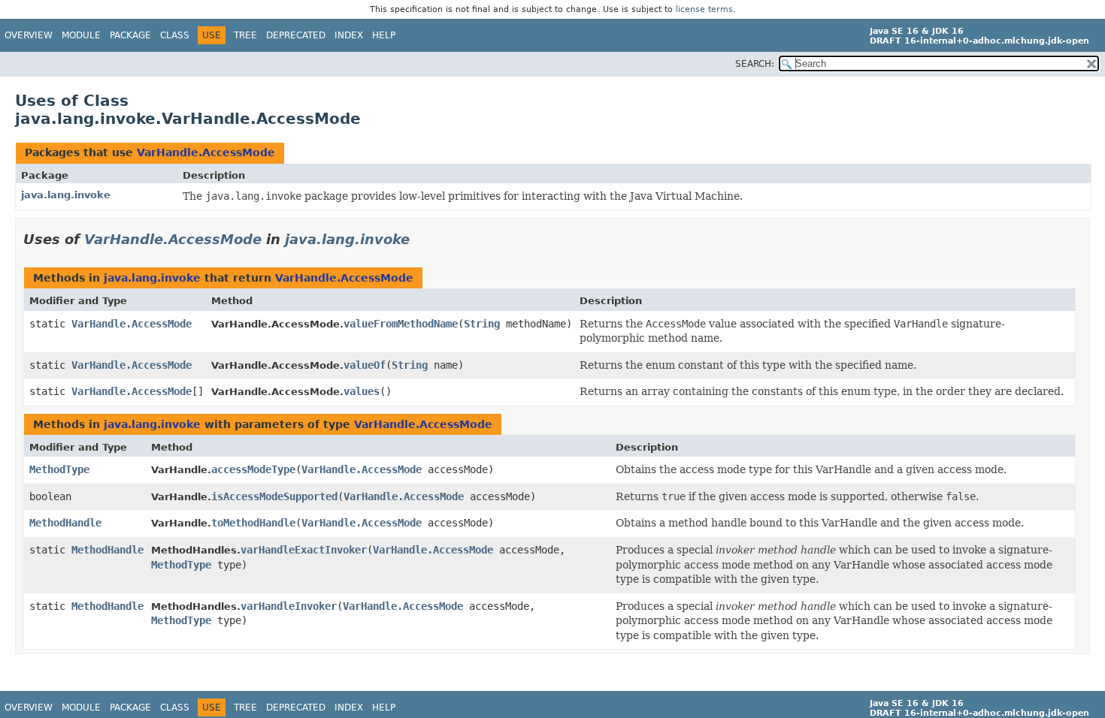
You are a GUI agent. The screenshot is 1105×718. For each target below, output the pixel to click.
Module (81, 35)
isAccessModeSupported (274, 496)
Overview (29, 35)
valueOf (365, 365)
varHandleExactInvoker (304, 550)
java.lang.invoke (65, 195)
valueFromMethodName (401, 324)
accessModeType (253, 469)
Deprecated (295, 35)
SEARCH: (754, 64)
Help (383, 35)
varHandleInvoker (289, 606)
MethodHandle (65, 523)
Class (174, 35)
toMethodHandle (253, 523)
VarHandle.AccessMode (206, 152)
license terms (704, 9)
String (482, 324)
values (362, 391)
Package (130, 35)
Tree (245, 35)
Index (349, 35)
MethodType (59, 469)
